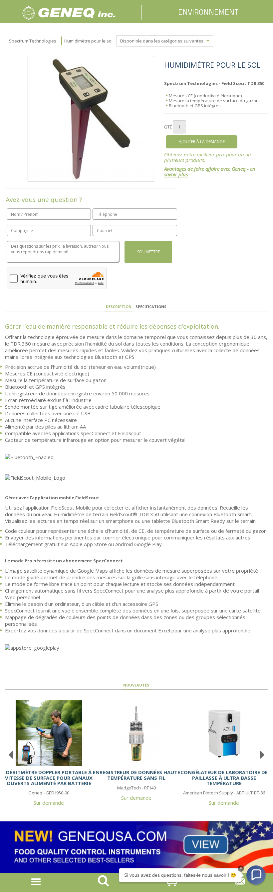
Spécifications (151, 306)
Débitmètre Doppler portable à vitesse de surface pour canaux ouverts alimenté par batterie (49, 777)
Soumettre (148, 252)
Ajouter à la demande (202, 141)
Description (119, 306)
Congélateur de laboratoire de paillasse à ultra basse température (224, 777)
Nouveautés (136, 685)
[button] (256, 875)
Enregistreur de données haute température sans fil (136, 775)
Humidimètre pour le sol (88, 41)
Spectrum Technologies (32, 41)
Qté (168, 127)
